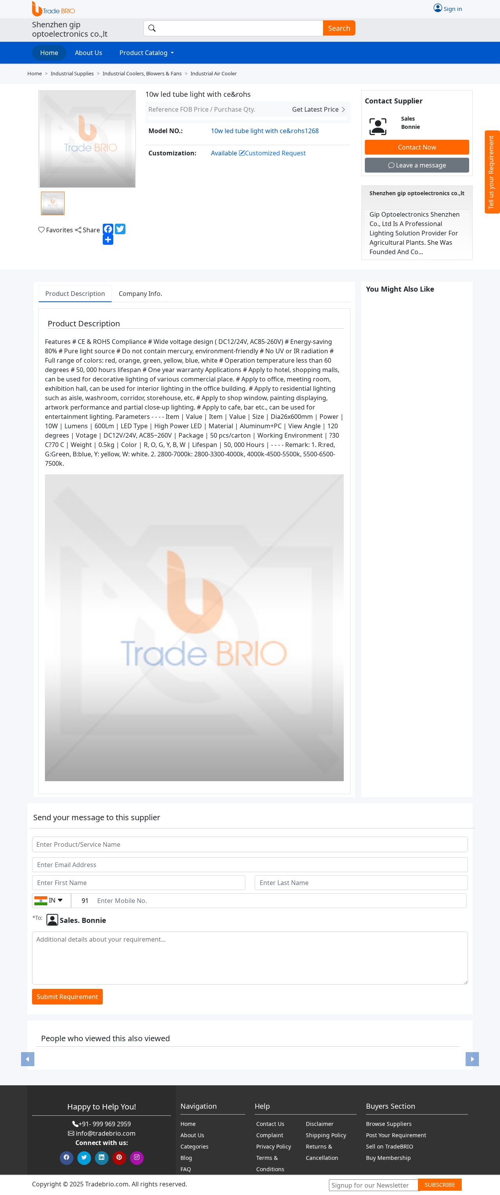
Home (49, 52)
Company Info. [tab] (140, 293)
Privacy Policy (273, 1146)
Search (339, 28)
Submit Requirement (67, 996)
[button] (27, 1059)
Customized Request (275, 153)
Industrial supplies (72, 73)
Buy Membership (388, 1157)
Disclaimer (320, 1123)
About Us (88, 52)
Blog (186, 1157)
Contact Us (270, 1123)
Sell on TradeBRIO (389, 1146)
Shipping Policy (326, 1135)
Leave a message (420, 165)
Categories (194, 1146)
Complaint (269, 1135)
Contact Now (417, 147)
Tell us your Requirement (491, 172)
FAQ (185, 1169)
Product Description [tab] (75, 293)
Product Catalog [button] (144, 52)
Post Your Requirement (396, 1135)
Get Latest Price (316, 109)
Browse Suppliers (389, 1123)
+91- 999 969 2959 (105, 1124)
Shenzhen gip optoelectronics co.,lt (417, 193)
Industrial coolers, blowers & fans (142, 73)
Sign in (452, 8)
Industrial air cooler (214, 73)
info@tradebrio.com (106, 1133)
